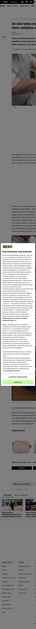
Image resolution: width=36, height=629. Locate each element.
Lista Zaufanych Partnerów (11, 370)
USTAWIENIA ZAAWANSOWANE (18, 377)
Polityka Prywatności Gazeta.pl (11, 318)
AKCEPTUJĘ (18, 382)
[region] (18, 314)
